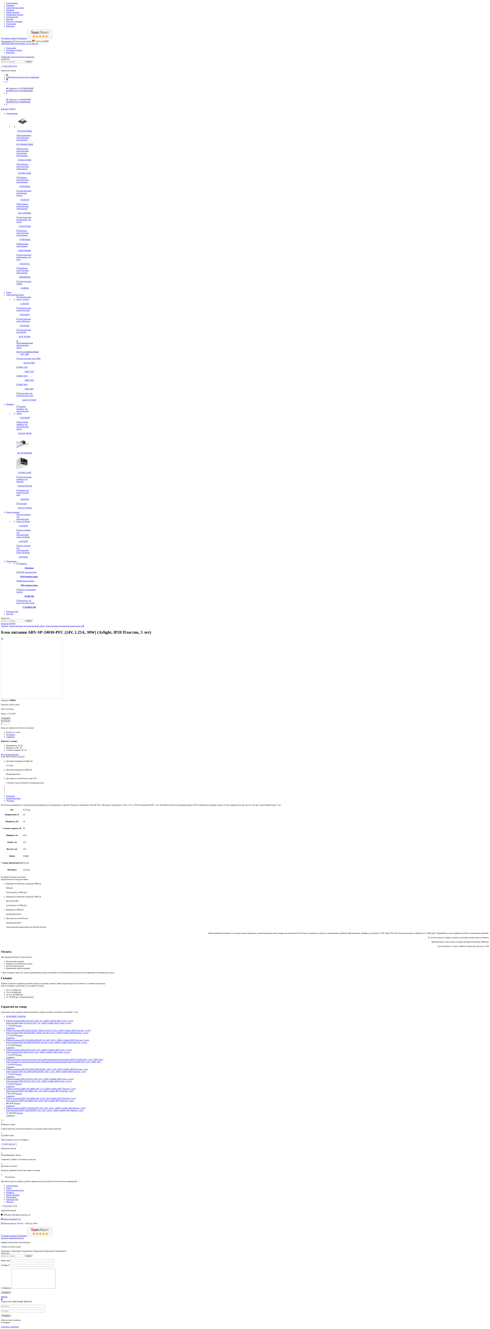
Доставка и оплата (14, 50)
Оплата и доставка (14, 21)
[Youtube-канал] (9, 38)
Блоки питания (12, 12)
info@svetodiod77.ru (12, 1219)
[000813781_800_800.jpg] (31, 698)
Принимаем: (6, 41)
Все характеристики (10, 754)
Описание (10, 796)
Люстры (9, 19)
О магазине (11, 24)
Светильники (12, 3)
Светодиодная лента (15, 8)
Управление (11, 1197)
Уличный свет (12, 17)
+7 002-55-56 (9, 66)
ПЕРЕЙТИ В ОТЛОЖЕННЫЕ (19, 91)
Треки (8, 1188)
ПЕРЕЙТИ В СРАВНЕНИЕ (18, 102)
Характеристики (13, 798)
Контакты (10, 26)
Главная (4, 626)
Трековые (10, 5)
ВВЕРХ (4, 1297)
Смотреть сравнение (10, 1327)
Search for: (5, 59)
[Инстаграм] (22, 38)
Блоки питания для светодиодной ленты (27, 626)
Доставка (10, 801)
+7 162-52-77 (9, 1144)
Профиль (10, 10)
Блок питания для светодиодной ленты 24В (65, 626)
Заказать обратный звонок (12, 1238)
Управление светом (14, 15)
